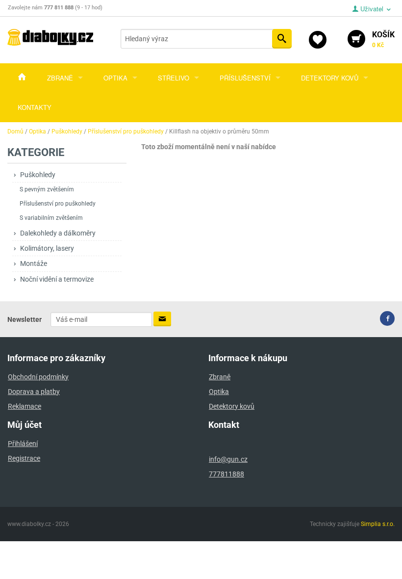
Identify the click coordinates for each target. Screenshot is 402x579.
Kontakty (34, 107)
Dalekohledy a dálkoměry (58, 233)
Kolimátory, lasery (47, 248)
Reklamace (24, 406)
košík (383, 39)
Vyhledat (282, 39)
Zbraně (60, 77)
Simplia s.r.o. (378, 524)
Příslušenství (245, 77)
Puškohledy (37, 175)
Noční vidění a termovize (57, 279)
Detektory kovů (329, 77)
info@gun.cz (228, 459)
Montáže (33, 263)
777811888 (226, 474)
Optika (115, 77)
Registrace (24, 458)
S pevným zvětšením (47, 189)
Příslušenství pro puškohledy (58, 203)
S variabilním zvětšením (51, 217)
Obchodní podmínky (38, 377)
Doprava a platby (34, 391)
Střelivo (173, 77)
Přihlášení (23, 443)
